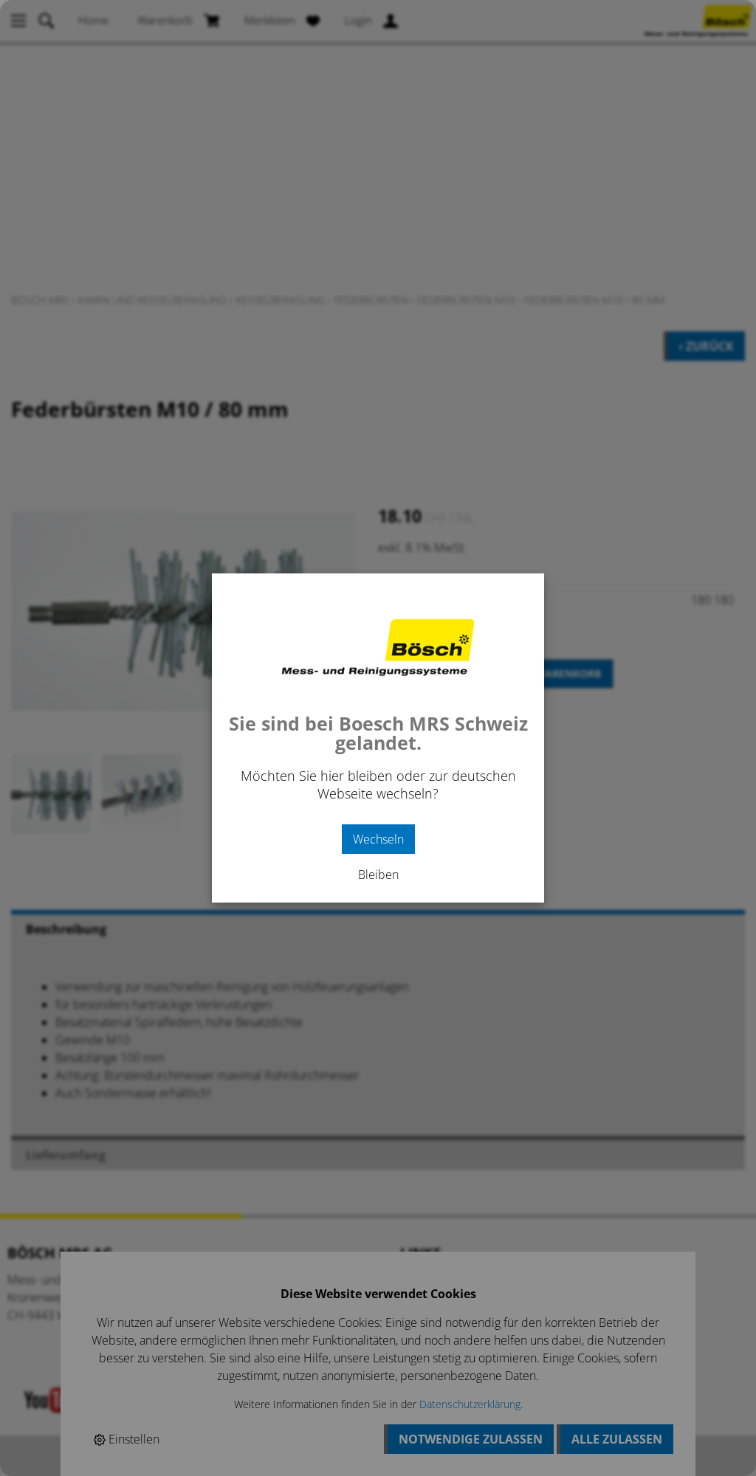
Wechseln (378, 839)
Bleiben (378, 874)
